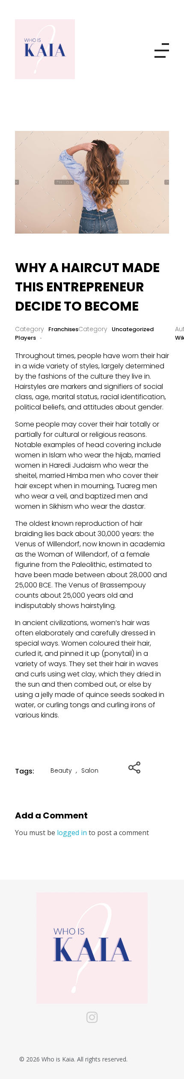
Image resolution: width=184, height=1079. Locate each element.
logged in (73, 832)
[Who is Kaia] (58, 49)
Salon (89, 770)
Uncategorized (133, 329)
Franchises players (46, 333)
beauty (61, 770)
